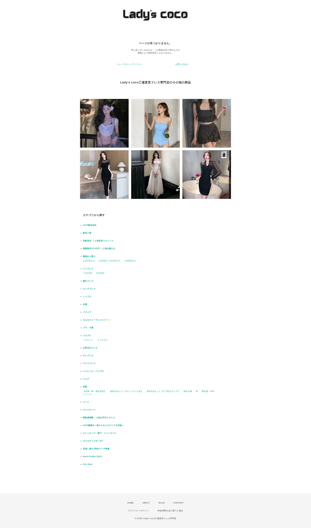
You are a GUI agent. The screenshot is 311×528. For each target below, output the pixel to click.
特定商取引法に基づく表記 (170, 511)
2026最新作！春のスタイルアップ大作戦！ (103, 425)
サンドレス (88, 355)
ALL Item (87, 464)
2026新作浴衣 (90, 225)
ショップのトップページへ (129, 64)
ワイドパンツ (89, 363)
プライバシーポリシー (138, 511)
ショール (87, 394)
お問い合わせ (181, 64)
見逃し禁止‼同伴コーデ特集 (96, 449)
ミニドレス (88, 268)
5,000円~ (100, 273)
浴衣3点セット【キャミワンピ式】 (126, 391)
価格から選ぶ (89, 256)
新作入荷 (87, 233)
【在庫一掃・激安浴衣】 (94, 391)
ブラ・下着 (88, 328)
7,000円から (130, 261)
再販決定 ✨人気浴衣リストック (98, 241)
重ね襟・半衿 (208, 391)
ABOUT (146, 503)
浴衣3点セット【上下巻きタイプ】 (163, 391)
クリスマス (102, 340)
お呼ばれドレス (90, 348)
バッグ (86, 379)
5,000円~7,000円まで (109, 261)
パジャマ (87, 312)
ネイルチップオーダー (93, 441)
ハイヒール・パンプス (93, 371)
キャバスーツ (89, 410)
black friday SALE (92, 456)
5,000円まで (89, 261)
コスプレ (87, 335)
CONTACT (178, 503)
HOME (130, 503)
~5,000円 (87, 273)
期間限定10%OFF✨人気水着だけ (99, 248)
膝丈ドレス (88, 281)
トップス (87, 296)
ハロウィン (88, 340)
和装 (85, 387)
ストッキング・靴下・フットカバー (100, 433)
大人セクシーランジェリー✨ (97, 320)
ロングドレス (89, 289)
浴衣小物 (188, 391)
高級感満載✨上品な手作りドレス (99, 417)
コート (86, 402)
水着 (85, 304)
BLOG (162, 503)
